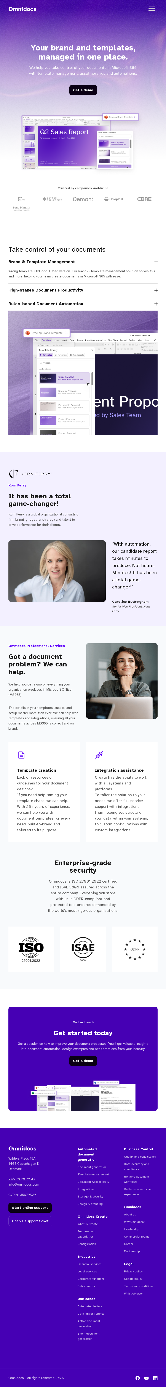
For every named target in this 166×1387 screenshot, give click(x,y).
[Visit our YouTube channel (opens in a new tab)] (146, 1378)
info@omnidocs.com (23, 1184)
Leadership (131, 1229)
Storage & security (90, 1196)
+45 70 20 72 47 (21, 1179)
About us (130, 1214)
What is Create (88, 1224)
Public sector (86, 1286)
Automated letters (90, 1306)
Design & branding (90, 1204)
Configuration (87, 1244)
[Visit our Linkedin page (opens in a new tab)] (155, 1378)
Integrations (86, 1189)
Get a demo (83, 90)
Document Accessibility (93, 1182)
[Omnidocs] (22, 8)
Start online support (30, 1208)
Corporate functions (91, 1279)
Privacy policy (133, 1271)
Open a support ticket (30, 1221)
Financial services (90, 1264)
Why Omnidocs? (134, 1222)
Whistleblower (133, 1293)
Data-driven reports (91, 1314)
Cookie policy (133, 1279)
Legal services (87, 1271)
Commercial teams (136, 1236)
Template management (93, 1174)
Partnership (132, 1251)
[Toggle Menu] (151, 8)
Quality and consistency (140, 1157)
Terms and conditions (138, 1286)
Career (128, 1244)
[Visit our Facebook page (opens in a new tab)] (137, 1378)
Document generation (92, 1167)
